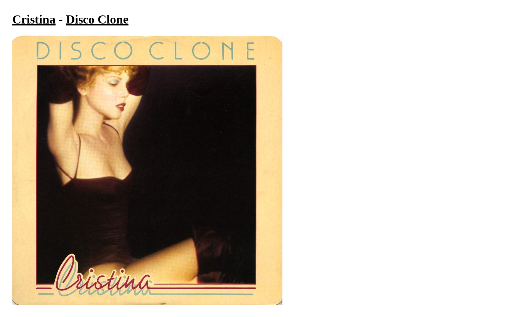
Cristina (34, 19)
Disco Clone (97, 19)
